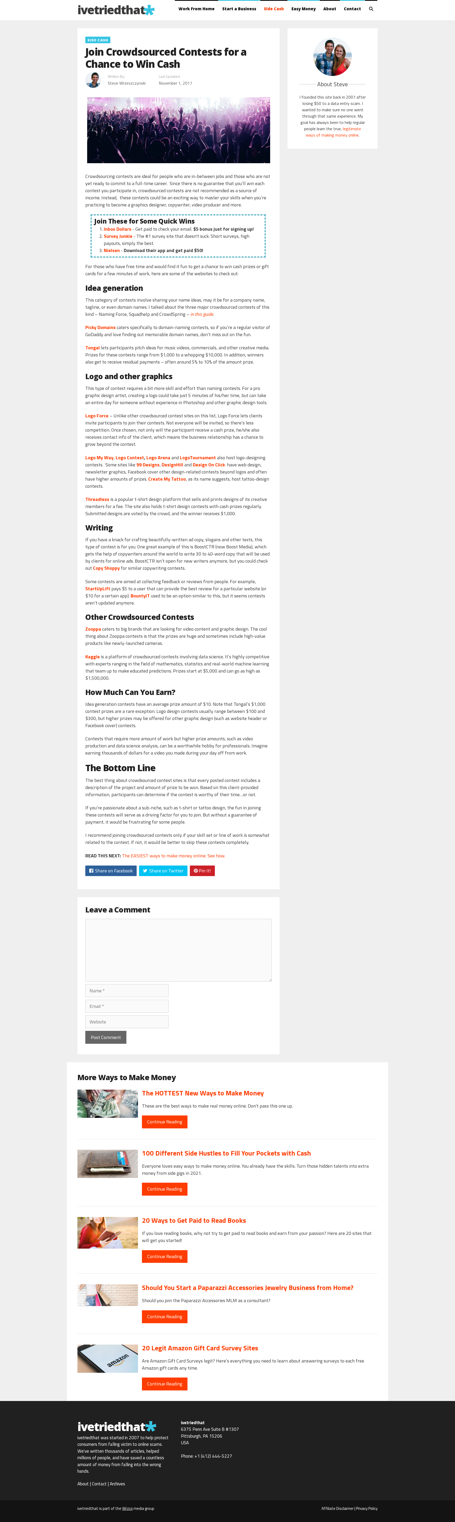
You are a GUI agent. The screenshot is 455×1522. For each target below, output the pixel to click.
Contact (352, 8)
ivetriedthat (111, 10)
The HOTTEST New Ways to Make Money (203, 1093)
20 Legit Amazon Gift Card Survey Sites (200, 1348)
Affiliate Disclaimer (338, 1508)
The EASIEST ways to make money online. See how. (173, 855)
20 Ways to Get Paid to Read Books (194, 1220)
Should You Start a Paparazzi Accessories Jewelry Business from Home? (247, 1287)
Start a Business (239, 8)
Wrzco (127, 1508)
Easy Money (303, 8)
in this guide (201, 314)
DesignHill (172, 464)
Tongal (92, 347)
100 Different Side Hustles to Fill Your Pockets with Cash (226, 1153)
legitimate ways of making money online (333, 131)
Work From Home (197, 8)
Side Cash (274, 8)
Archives (117, 1483)
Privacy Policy (367, 1508)
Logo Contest (130, 457)
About (329, 8)
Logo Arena (158, 457)
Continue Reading (164, 1121)
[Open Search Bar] (371, 9)
